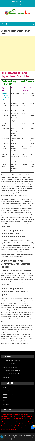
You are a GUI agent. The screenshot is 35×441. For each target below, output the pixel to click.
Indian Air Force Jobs (8, 391)
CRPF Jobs (6, 404)
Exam (22, 439)
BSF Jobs (5, 401)
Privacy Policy (6, 377)
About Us (8, 439)
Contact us (28, 439)
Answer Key (15, 439)
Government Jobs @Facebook (11, 360)
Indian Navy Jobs (7, 397)
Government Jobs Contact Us (11, 374)
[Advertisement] (17, 53)
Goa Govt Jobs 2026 (8, 437)
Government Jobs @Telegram (11, 370)
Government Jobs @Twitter (10, 367)
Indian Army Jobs (8, 394)
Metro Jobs (6, 387)
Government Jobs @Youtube (11, 364)
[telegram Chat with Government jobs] (1, 436)
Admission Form (20, 437)
